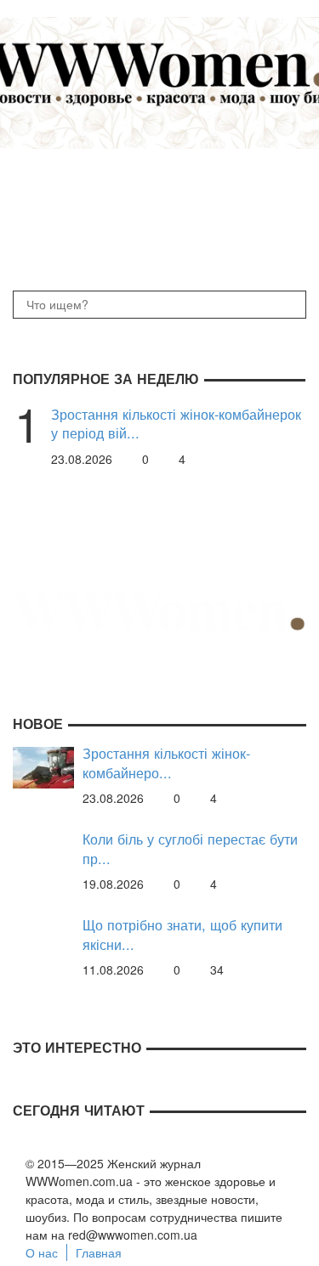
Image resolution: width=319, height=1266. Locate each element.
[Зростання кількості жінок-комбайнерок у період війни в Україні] (43, 765)
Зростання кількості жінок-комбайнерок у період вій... (176, 423)
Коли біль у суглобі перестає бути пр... (190, 848)
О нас (42, 1252)
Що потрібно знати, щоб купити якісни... (182, 934)
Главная (99, 1252)
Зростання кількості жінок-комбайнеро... (166, 762)
